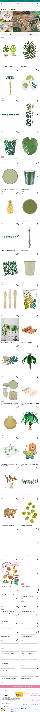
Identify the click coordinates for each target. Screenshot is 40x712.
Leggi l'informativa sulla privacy (6, 703)
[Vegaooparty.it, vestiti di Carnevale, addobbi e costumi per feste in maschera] (8, 3)
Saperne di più (6, 706)
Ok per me (17, 706)
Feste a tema (6, 7)
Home (2, 7)
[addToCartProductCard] (17, 70)
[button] (2, 710)
